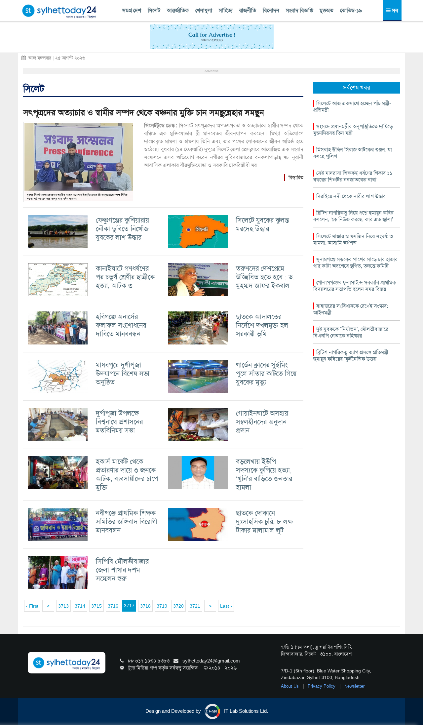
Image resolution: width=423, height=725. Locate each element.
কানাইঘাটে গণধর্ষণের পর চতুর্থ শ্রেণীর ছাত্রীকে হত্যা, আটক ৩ (125, 277)
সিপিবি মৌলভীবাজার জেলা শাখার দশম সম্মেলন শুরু (122, 570)
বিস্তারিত (295, 177)
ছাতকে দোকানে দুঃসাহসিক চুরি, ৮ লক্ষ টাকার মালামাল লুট (264, 521)
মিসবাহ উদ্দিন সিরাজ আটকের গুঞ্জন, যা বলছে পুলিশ (352, 153)
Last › (226, 606)
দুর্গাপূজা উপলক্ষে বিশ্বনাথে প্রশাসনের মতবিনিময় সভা (119, 422)
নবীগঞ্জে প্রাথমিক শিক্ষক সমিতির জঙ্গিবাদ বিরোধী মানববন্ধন (126, 521)
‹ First (32, 606)
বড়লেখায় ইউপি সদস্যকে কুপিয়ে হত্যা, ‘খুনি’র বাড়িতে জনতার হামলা (264, 474)
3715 (96, 606)
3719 (162, 606)
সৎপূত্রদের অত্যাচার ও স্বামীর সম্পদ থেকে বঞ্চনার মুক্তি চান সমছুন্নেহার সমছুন (143, 112)
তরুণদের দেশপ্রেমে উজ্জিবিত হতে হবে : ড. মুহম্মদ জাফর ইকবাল (265, 277)
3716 (113, 606)
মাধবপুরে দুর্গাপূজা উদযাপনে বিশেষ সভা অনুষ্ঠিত (122, 373)
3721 (195, 606)
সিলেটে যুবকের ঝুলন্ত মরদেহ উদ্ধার (262, 224)
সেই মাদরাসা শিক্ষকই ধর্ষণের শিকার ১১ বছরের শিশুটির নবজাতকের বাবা (352, 176)
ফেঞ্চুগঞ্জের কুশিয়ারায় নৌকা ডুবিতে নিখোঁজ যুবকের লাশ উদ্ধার (122, 229)
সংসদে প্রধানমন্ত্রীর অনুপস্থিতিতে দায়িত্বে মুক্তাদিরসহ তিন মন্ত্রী (353, 130)
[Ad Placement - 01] (212, 36)
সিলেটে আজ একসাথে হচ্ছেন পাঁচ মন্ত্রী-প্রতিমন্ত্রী (352, 106)
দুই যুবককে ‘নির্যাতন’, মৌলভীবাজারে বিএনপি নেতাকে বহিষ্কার (350, 332)
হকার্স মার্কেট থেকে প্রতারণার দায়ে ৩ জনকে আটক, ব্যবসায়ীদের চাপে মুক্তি (127, 474)
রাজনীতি (247, 10)
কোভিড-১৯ (351, 10)
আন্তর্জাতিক (178, 10)
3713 (63, 606)
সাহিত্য (226, 10)
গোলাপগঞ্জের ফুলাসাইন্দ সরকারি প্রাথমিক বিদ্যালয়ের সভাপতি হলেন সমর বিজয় (354, 286)
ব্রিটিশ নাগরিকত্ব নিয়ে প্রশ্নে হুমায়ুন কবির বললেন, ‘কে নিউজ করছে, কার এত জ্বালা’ (353, 216)
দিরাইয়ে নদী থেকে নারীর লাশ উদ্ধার (351, 196)
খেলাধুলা (203, 10)
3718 (145, 606)
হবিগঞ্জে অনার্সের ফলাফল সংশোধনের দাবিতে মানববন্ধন (121, 325)
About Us (290, 686)
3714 (80, 606)
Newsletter (354, 686)
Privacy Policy (322, 686)
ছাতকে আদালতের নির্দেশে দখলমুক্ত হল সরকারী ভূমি (262, 325)
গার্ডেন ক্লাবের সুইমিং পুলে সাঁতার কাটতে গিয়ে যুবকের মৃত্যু (266, 373)
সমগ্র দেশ (131, 10)
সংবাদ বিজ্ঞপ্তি (299, 10)
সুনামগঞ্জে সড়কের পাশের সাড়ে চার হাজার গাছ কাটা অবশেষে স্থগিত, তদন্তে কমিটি (355, 262)
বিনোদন (271, 10)
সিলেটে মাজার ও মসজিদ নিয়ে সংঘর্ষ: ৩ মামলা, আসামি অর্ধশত (353, 239)
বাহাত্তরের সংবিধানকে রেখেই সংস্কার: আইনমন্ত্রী (350, 309)
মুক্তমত (326, 10)
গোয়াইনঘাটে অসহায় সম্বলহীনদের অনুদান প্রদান (262, 422)
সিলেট (154, 10)
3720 (178, 606)
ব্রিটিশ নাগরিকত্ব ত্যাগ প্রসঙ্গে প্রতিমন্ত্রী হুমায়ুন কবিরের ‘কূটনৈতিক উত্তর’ (350, 355)
